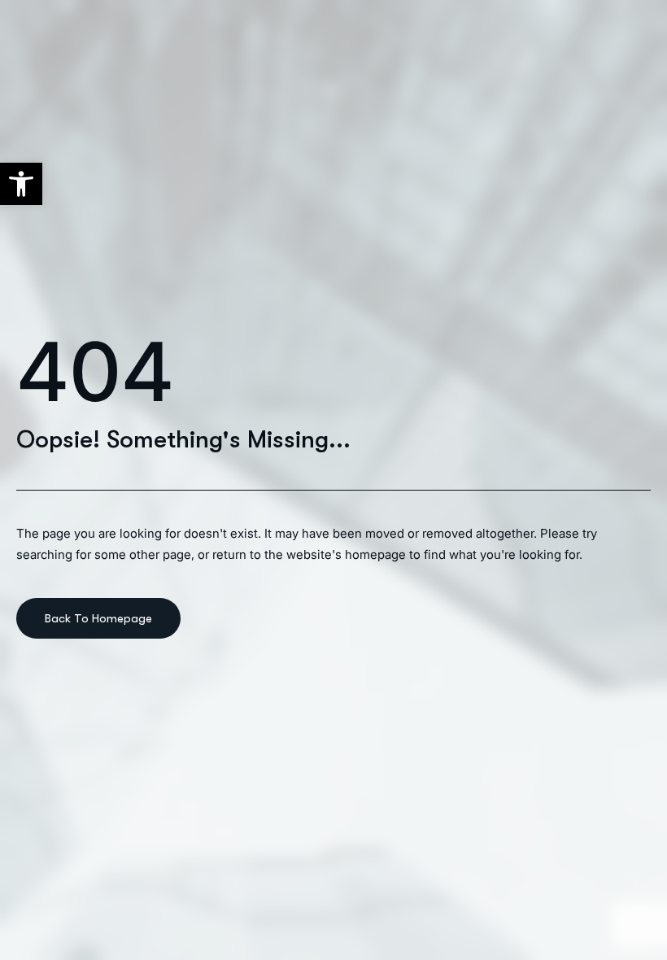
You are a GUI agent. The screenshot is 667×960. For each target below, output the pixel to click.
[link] (21, 184)
